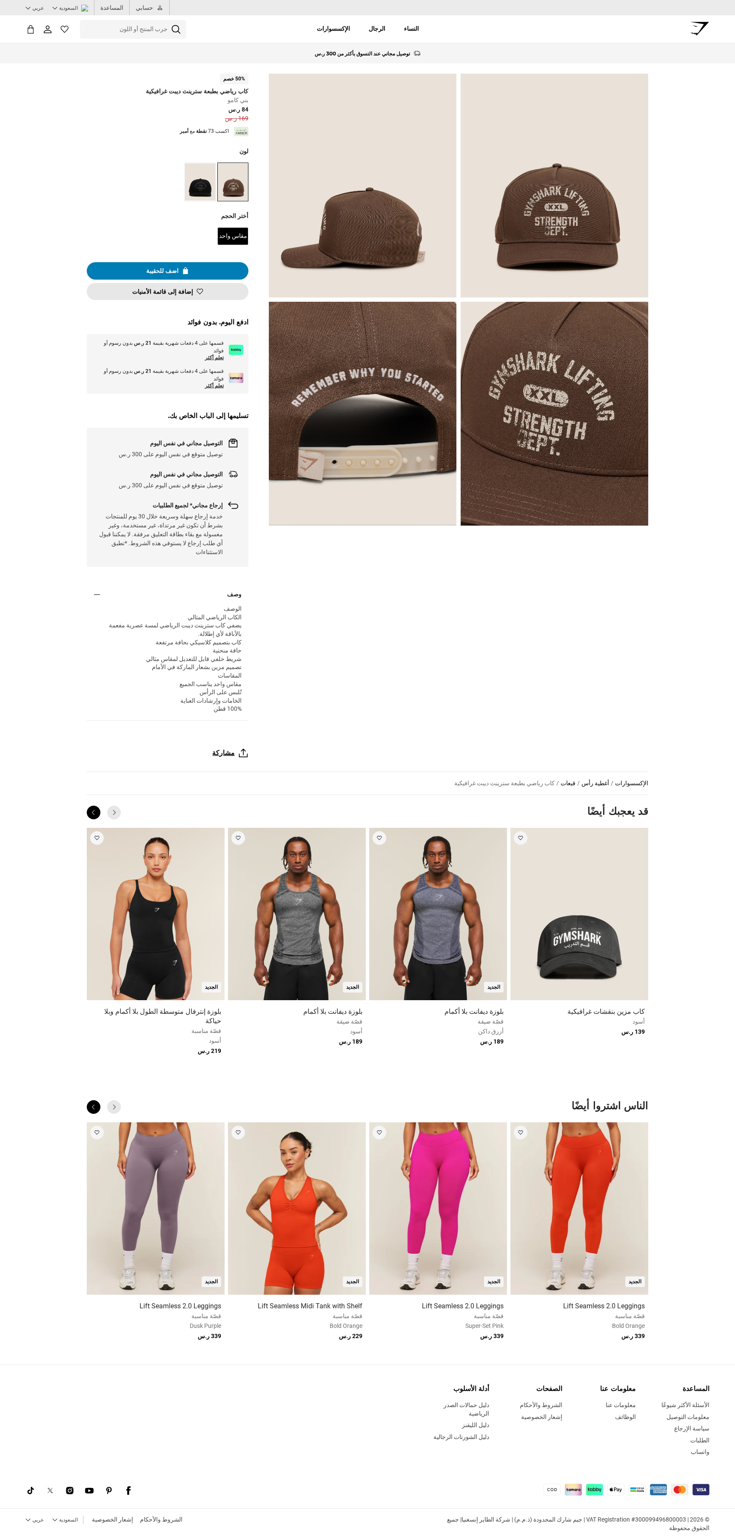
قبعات (568, 783)
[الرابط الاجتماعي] (128, 1490)
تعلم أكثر (214, 357)
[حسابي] (48, 29)
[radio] (232, 182)
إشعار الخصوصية (112, 1519)
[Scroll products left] (114, 812)
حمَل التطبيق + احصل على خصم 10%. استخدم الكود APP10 (363, 53)
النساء (411, 28)
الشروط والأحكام (161, 1519)
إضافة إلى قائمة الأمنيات (162, 291)
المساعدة (111, 7)
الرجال (377, 28)
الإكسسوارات (333, 28)
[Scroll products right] (93, 812)
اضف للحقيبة (162, 271)
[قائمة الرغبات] (65, 29)
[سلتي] (31, 29)
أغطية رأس (595, 783)
